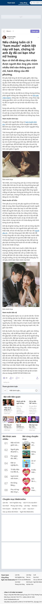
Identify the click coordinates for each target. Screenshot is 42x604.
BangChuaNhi (11, 37)
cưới (24, 509)
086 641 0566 (31, 597)
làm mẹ (5, 503)
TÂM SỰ (8, 31)
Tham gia (35, 31)
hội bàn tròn (16, 509)
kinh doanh (6, 509)
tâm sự (28, 577)
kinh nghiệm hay (15, 503)
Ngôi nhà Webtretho (8, 580)
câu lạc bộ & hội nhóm (10, 512)
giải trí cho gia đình (30, 503)
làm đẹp (27, 506)
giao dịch (31, 509)
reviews (34, 506)
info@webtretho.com (13, 599)
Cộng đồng (23, 3)
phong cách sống (16, 506)
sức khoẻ (6, 506)
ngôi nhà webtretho (27, 512)
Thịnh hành (11, 3)
